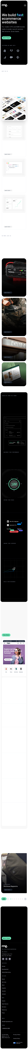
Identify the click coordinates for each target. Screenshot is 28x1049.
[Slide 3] (15, 899)
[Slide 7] (22, 899)
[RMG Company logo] (5, 5)
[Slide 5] (19, 899)
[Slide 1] (11, 899)
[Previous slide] (8, 899)
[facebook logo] (3, 959)
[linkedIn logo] (9, 959)
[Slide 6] (21, 899)
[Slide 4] (17, 899)
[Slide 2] (13, 899)
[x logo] (6, 959)
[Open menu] (25, 5)
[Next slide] (25, 899)
